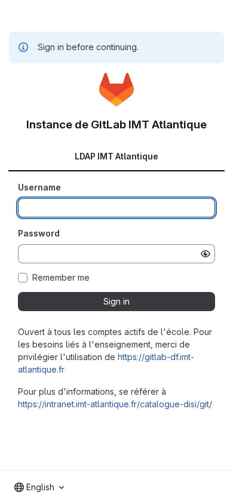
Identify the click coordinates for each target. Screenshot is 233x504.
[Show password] (205, 253)
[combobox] (39, 487)
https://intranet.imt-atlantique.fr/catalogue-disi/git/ (115, 404)
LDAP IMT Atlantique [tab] (116, 156)
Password (39, 233)
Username (39, 187)
